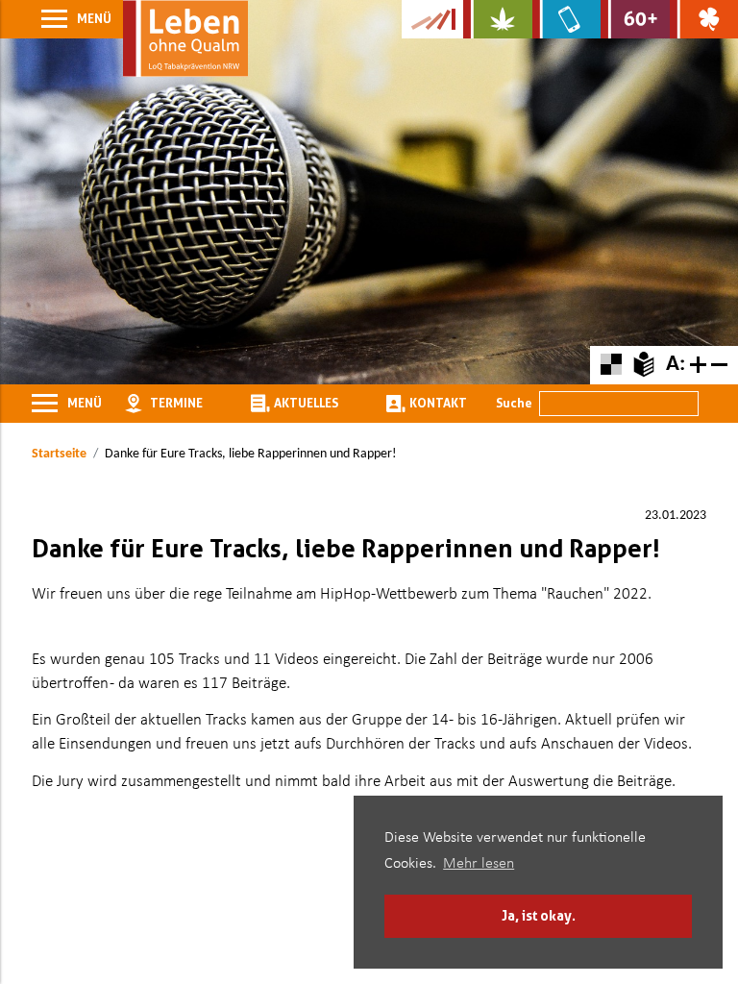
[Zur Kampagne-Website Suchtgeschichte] (432, 19)
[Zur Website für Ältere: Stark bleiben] (635, 19)
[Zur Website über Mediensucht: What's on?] (566, 19)
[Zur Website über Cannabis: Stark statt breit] (497, 19)
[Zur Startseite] (185, 38)
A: (675, 365)
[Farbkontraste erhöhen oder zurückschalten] (611, 364)
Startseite (59, 454)
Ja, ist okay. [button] (539, 915)
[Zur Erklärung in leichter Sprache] (643, 364)
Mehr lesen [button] (478, 864)
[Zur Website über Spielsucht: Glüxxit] (704, 19)
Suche (514, 402)
